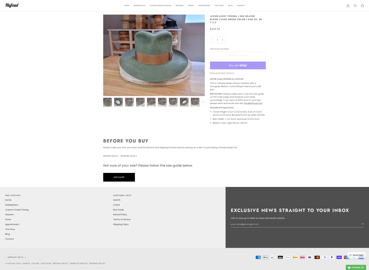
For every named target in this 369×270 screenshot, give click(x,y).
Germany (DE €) (16, 257)
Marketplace (11, 204)
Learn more (149, 177)
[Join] (361, 224)
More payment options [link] (222, 73)
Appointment (12, 224)
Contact (9, 238)
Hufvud (11, 263)
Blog (7, 234)
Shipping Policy (129, 156)
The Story (10, 229)
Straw (8, 219)
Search (116, 199)
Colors (116, 204)
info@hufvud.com (253, 103)
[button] (161, 5)
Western (9, 214)
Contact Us (357, 267)
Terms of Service (122, 219)
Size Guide (150, 156)
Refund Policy (110, 156)
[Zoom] (154, 55)
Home (8, 199)
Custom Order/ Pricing (17, 209)
